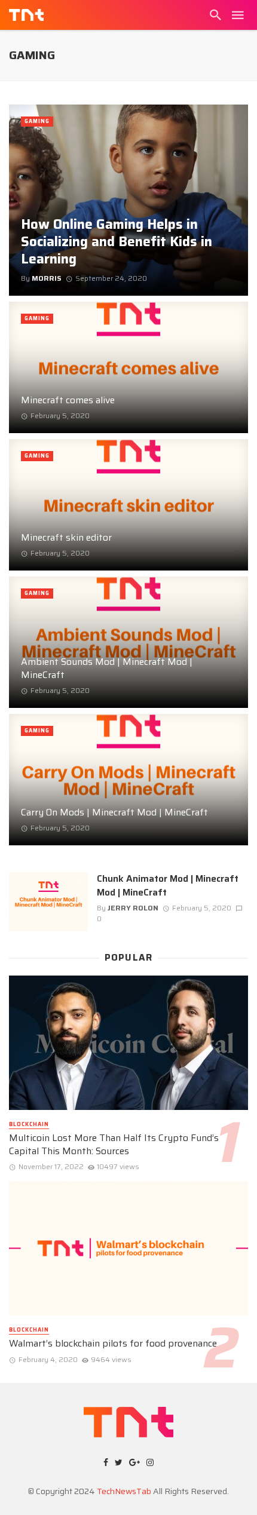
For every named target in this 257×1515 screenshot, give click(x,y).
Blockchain (29, 1124)
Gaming (37, 121)
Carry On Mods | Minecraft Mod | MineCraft (114, 812)
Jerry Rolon (133, 907)
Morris (47, 278)
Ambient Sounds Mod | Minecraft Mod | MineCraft (106, 668)
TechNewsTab (124, 1491)
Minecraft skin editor (66, 537)
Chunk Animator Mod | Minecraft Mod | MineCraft (167, 885)
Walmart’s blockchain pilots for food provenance (113, 1343)
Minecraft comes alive (68, 400)
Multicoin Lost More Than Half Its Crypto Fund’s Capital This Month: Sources (114, 1144)
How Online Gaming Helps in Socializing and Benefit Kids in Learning (116, 242)
